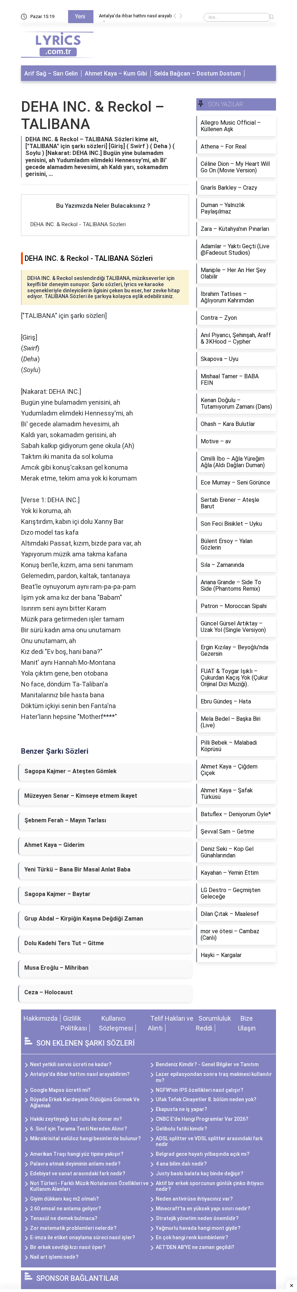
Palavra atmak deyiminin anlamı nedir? (75, 1164)
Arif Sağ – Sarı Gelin (51, 73)
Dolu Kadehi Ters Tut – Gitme (64, 943)
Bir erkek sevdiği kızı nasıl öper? (68, 1247)
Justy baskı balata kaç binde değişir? (199, 1173)
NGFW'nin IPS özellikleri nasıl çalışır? (199, 1090)
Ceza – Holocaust (48, 992)
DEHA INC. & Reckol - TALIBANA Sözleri (78, 224)
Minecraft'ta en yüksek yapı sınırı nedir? (203, 1208)
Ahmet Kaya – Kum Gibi (116, 73)
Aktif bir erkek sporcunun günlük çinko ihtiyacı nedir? (210, 1186)
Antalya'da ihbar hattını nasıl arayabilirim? (138, 17)
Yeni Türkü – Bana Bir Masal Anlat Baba (77, 869)
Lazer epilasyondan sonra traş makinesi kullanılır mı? (214, 1077)
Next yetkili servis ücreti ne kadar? (71, 1064)
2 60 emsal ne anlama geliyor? (65, 1208)
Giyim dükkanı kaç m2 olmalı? (64, 1199)
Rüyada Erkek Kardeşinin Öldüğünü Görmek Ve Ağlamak (84, 1102)
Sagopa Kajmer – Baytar (57, 894)
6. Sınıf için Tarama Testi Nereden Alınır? (78, 1129)
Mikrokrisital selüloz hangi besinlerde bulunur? (85, 1138)
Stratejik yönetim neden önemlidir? (197, 1218)
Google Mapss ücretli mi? (60, 1090)
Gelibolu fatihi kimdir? (181, 1129)
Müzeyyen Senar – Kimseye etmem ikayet (80, 795)
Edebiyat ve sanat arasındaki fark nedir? (77, 1173)
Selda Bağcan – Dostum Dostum (197, 73)
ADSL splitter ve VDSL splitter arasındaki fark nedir (209, 1141)
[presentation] (175, 17)
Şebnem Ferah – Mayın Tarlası (65, 820)
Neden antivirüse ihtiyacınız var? (194, 1199)
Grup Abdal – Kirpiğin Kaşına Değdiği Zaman (83, 918)
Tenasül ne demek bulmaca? (63, 1218)
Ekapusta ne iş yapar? (181, 1109)
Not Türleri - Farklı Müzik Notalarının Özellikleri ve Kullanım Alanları (89, 1186)
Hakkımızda (41, 1018)
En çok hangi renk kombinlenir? (192, 1237)
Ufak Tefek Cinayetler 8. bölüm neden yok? (206, 1099)
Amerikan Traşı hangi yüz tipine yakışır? (77, 1154)
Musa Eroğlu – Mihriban (56, 967)
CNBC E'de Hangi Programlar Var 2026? (202, 1119)
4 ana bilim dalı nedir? (181, 1164)
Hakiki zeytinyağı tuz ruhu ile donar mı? (76, 1119)
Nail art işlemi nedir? (54, 1257)
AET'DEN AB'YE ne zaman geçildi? (195, 1247)
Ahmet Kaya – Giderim (54, 844)
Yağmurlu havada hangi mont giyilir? (198, 1228)
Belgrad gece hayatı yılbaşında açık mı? (203, 1154)
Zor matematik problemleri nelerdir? (73, 1228)
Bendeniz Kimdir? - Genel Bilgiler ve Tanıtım (207, 1064)
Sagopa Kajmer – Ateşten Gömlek (70, 771)
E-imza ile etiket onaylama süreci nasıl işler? (82, 1237)
